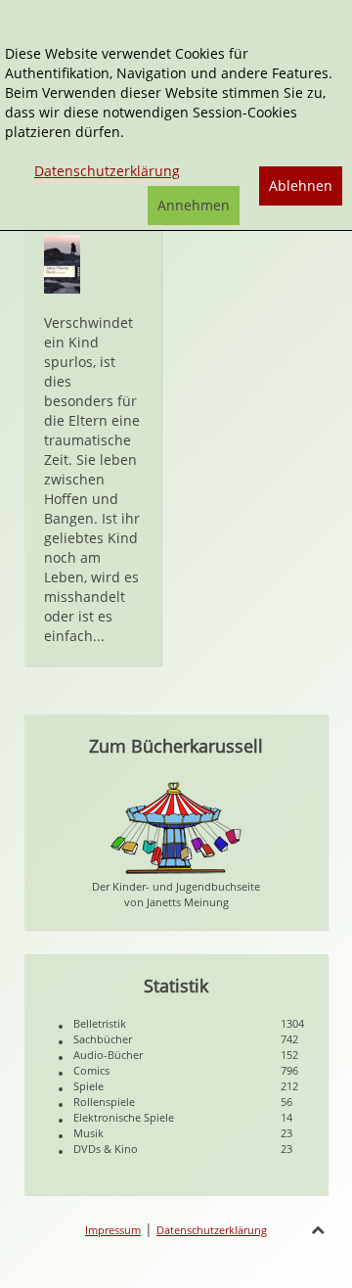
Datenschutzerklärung (211, 1229)
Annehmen (193, 205)
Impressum (113, 1229)
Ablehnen (300, 185)
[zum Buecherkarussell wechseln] (176, 826)
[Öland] (62, 262)
